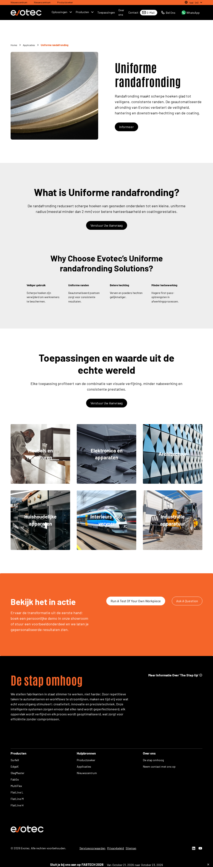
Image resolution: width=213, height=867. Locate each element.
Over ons (121, 12)
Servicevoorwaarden (92, 848)
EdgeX (15, 766)
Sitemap (131, 848)
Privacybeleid (115, 848)
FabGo (15, 779)
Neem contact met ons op (159, 766)
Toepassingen (106, 12)
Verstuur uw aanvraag (106, 225)
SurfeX (15, 760)
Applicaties (84, 766)
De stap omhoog (153, 760)
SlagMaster (17, 773)
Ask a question (187, 601)
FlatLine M (17, 799)
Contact (133, 12)
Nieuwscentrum (19, 2)
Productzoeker (65, 2)
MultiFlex (16, 786)
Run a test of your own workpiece (136, 601)
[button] (192, 2)
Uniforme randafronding (54, 45)
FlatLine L (17, 792)
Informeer (126, 127)
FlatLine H (17, 805)
